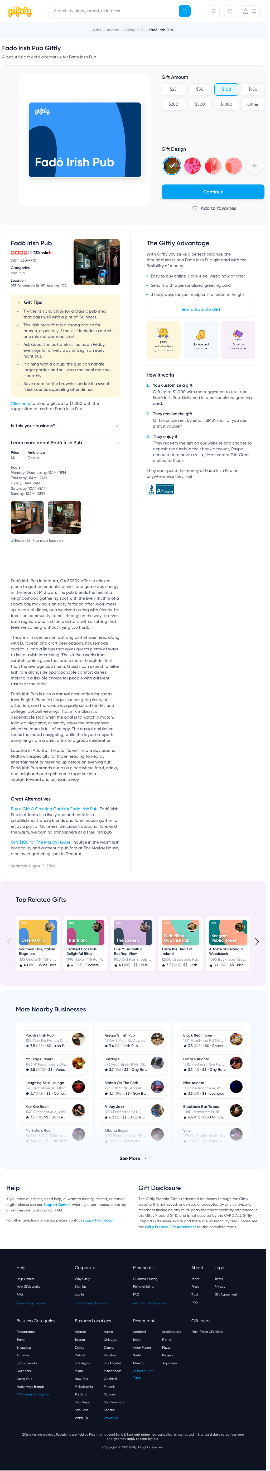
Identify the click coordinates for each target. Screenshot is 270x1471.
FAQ (20, 1294)
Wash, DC (82, 1418)
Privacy (220, 1286)
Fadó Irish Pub (161, 30)
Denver (109, 1347)
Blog (194, 1302)
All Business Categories (33, 1394)
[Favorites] (214, 11)
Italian (137, 1340)
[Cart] (229, 11)
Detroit (80, 1355)
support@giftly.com (100, 1220)
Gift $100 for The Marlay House (40, 842)
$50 (200, 89)
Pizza (166, 1347)
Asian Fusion (142, 1347)
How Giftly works (28, 1286)
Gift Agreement (226, 1294)
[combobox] (120, 11)
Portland (81, 1394)
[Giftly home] (19, 11)
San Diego (82, 1402)
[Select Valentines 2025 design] (192, 165)
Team (195, 1279)
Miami (79, 1371)
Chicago (110, 1340)
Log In (79, 1294)
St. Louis (110, 1394)
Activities (23, 1355)
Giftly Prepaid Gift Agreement (170, 1227)
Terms (219, 1279)
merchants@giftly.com (149, 1303)
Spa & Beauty (27, 1363)
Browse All (111, 1418)
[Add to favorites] (213, 208)
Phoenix (109, 1387)
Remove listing (143, 1286)
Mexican (139, 1363)
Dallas (79, 1347)
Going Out (24, 1379)
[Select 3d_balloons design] (213, 165)
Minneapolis (112, 1371)
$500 (200, 105)
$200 (173, 105)
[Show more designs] (254, 165)
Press (195, 1286)
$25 (173, 89)
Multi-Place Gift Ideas (207, 1332)
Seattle (109, 1410)
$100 (226, 89)
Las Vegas (82, 1363)
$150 (252, 89)
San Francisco (114, 1402)
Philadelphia (84, 1387)
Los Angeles (112, 1363)
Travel (21, 1340)
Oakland (110, 1379)
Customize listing (145, 1279)
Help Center (25, 1279)
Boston (80, 1340)
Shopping (24, 1347)
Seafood (139, 1332)
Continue (213, 192)
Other (252, 105)
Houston (110, 1355)
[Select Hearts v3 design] (233, 165)
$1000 (226, 105)
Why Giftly (82, 1279)
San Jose (81, 1410)
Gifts (97, 30)
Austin (108, 1332)
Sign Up (80, 1286)
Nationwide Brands (30, 1387)
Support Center (57, 1204)
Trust (194, 1294)
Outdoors (24, 1371)
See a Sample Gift (200, 309)
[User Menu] (250, 11)
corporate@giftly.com (91, 1303)
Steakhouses (171, 1332)
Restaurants (26, 1332)
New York (81, 1379)
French (167, 1340)
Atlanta (80, 1332)
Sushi (137, 1355)
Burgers (167, 1355)
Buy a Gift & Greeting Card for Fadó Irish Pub (54, 809)
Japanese (169, 1363)
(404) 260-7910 (23, 260)
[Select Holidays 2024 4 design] (172, 165)
